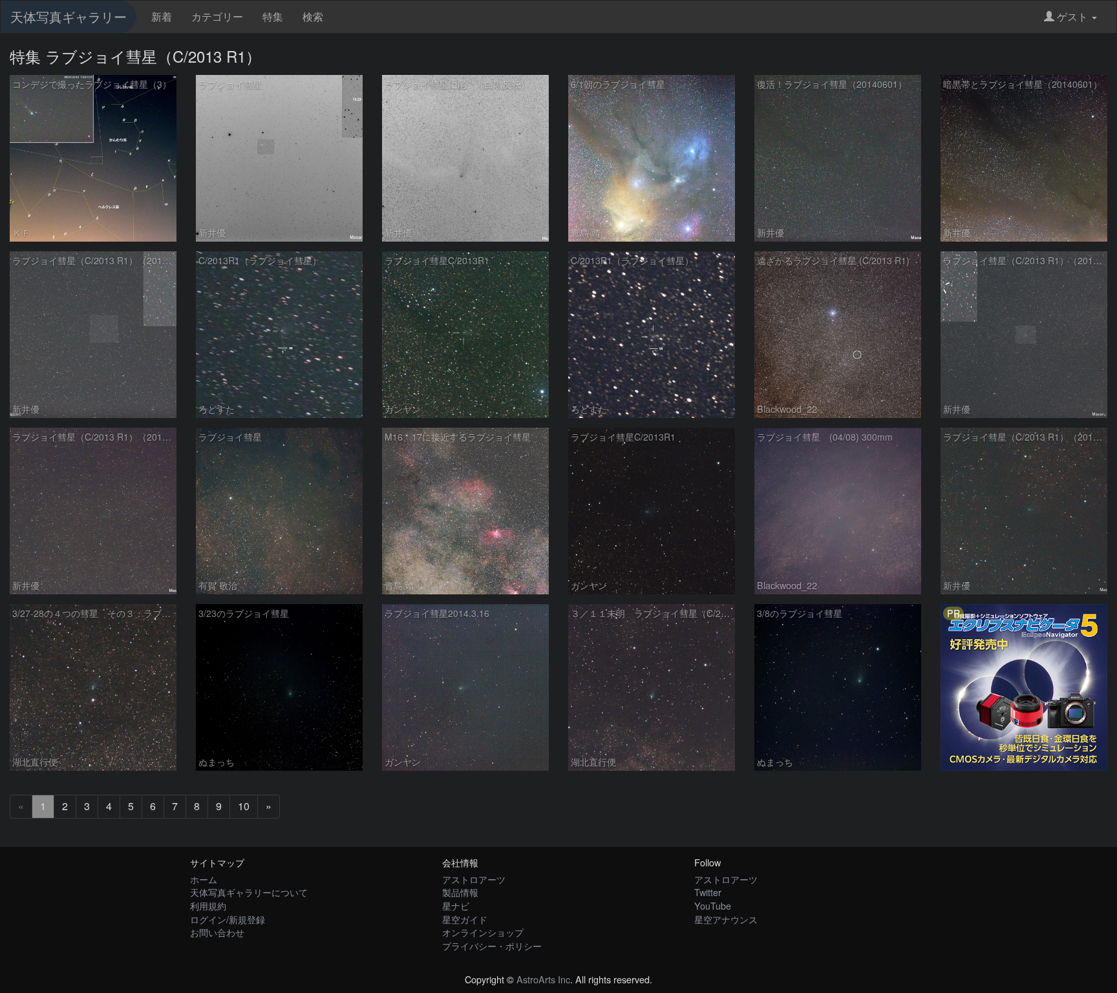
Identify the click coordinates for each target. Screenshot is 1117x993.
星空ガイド (464, 919)
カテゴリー (217, 16)
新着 (161, 16)
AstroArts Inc (543, 979)
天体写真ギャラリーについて (249, 892)
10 (244, 806)
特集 (272, 16)
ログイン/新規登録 (227, 919)
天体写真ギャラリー (68, 16)
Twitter (707, 892)
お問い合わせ (217, 932)
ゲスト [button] (1072, 16)
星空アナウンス (726, 919)
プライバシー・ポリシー (492, 945)
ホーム (203, 879)
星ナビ (455, 905)
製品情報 (460, 892)
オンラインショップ (483, 932)
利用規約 (208, 905)
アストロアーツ (473, 879)
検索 (313, 16)
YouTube (712, 905)
